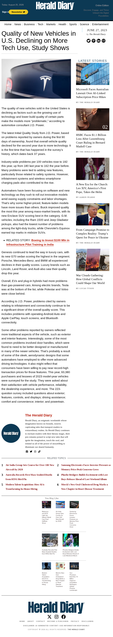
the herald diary (76, 630)
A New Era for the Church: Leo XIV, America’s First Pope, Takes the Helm (92, 188)
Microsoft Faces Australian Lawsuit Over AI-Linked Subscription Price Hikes (92, 93)
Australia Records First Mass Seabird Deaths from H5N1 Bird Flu (49, 552)
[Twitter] (88, 41)
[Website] (39, 451)
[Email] (103, 41)
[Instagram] (35, 451)
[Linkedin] (98, 41)
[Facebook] (27, 451)
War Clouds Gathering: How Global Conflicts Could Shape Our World (90, 279)
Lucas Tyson (87, 288)
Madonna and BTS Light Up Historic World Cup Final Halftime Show (46, 517)
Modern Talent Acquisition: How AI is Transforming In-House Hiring (46, 578)
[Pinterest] (93, 41)
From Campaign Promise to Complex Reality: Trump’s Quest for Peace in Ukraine (92, 233)
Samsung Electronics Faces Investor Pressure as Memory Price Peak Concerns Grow (74, 519)
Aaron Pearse (87, 197)
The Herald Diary (97, 34)
